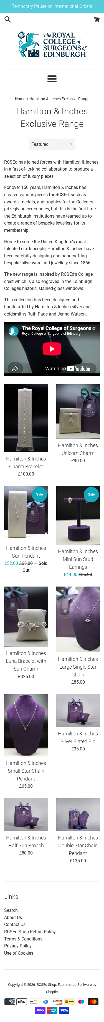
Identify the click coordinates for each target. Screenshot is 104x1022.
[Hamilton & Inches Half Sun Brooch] (26, 814)
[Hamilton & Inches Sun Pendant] (26, 513)
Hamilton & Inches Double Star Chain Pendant (78, 845)
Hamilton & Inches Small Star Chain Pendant (26, 771)
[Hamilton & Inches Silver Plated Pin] (78, 710)
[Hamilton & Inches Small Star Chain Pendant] (26, 725)
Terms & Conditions (23, 939)
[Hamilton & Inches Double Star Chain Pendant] (78, 814)
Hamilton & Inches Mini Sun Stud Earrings (78, 559)
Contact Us (15, 924)
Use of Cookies (18, 953)
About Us (13, 917)
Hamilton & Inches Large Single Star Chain (78, 667)
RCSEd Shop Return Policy (30, 931)
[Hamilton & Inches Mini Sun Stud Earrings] (78, 515)
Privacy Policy (18, 946)
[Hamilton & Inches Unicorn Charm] (78, 411)
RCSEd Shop (46, 984)
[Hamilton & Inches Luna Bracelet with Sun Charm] (26, 617)
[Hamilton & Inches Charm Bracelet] (26, 418)
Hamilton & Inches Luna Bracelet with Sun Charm (26, 661)
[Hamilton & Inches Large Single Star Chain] (78, 619)
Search (11, 910)
